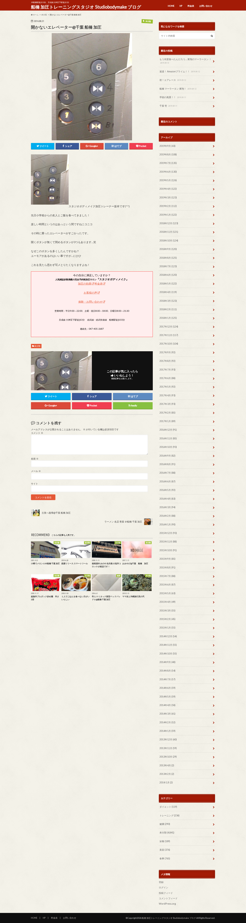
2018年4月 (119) (168, 292)
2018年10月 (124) (168, 240)
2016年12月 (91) (168, 429)
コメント (37, 433)
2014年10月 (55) (168, 653)
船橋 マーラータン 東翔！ (177, 88)
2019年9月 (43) (167, 145)
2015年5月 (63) (167, 593)
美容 (164, 849)
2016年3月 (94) (167, 507)
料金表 (191, 6)
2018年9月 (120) (168, 249)
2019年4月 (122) (168, 188)
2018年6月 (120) (168, 274)
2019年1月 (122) (168, 214)
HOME (171, 6)
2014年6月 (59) (167, 687)
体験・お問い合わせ (90, 301)
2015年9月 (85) (167, 558)
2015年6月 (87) (167, 584)
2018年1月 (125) (168, 317)
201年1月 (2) (166, 782)
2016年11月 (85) (168, 438)
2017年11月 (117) (168, 335)
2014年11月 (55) (168, 644)
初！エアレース (172, 80)
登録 (161, 882)
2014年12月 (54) (168, 636)
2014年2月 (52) (167, 722)
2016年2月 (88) (167, 515)
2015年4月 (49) (167, 601)
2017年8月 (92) (167, 360)
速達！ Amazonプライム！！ (179, 71)
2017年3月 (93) (167, 403)
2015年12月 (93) (168, 533)
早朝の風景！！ (172, 97)
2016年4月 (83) (167, 498)
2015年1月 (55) (167, 627)
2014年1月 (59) (167, 730)
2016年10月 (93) (168, 447)
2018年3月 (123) (168, 300)
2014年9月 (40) (167, 662)
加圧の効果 (84, 283)
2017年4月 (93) (167, 395)
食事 (164, 858)
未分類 (37, 346)
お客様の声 (90, 292)
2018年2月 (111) (168, 309)
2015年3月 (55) (167, 610)
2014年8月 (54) (167, 670)
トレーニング (169, 815)
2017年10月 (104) (168, 343)
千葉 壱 (168, 105)
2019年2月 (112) (168, 206)
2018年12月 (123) (168, 223)
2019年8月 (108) (168, 154)
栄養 (164, 841)
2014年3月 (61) (167, 713)
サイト (34, 483)
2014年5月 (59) (167, 696)
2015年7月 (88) (167, 576)
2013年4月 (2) (166, 765)
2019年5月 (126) (168, 180)
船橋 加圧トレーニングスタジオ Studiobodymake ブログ (86, 7)
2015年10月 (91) (168, 550)
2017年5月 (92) (167, 386)
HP (181, 6)
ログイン (163, 887)
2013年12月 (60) (168, 739)
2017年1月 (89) (167, 421)
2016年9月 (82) (167, 455)
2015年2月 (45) (167, 619)
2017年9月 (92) (167, 352)
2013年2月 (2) (166, 773)
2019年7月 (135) (168, 163)
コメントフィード (168, 898)
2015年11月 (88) (168, 541)
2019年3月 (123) (168, 197)
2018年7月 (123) (168, 266)
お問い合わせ (205, 6)
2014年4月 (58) (167, 705)
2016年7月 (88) (167, 472)
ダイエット (168, 806)
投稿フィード (166, 893)
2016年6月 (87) (167, 481)
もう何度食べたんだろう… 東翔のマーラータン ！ (185, 61)
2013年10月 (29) (168, 756)
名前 (34, 458)
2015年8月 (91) (167, 567)
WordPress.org (167, 903)
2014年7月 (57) (167, 679)
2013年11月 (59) (168, 748)
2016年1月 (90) (167, 524)
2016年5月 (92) (167, 490)
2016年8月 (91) (167, 464)
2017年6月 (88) (167, 378)
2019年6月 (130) (168, 171)
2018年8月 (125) (168, 257)
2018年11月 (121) (168, 231)
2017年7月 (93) (167, 369)
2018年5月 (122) (168, 283)
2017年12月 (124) (168, 326)
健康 (164, 824)
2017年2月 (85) (167, 412)
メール (36, 471)
